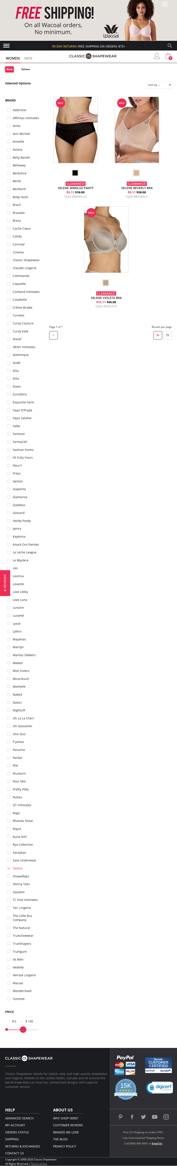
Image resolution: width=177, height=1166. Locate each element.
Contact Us (14, 1153)
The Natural (21, 928)
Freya (17, 473)
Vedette (18, 967)
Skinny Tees (21, 884)
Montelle (19, 686)
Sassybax (19, 852)
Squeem (19, 892)
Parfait (17, 758)
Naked (17, 694)
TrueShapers (22, 944)
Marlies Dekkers (24, 655)
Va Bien (18, 959)
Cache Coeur (22, 228)
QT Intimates (22, 805)
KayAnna (19, 536)
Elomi (17, 386)
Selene (25, 69)
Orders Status (17, 1132)
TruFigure (20, 952)
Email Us (157, 1143)
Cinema (18, 252)
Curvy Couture (23, 323)
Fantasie (19, 434)
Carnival (19, 244)
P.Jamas (18, 742)
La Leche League (24, 552)
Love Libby (20, 592)
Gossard (19, 513)
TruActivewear (23, 936)
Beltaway (19, 165)
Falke (16, 426)
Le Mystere (20, 560)
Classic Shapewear (26, 260)
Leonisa (18, 576)
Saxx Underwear (24, 860)
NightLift (19, 710)
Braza (17, 220)
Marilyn (18, 647)
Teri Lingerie (22, 908)
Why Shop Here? (65, 1118)
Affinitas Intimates (26, 118)
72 (167, 335)
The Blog (60, 1139)
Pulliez (17, 797)
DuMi (17, 363)
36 (157, 335)
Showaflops (21, 876)
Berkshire (20, 173)
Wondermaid (22, 991)
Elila (16, 371)
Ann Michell (21, 134)
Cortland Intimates (26, 292)
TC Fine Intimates (25, 900)
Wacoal (18, 983)
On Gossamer (22, 726)
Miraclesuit (21, 679)
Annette (18, 141)
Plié (15, 765)
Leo (15, 568)
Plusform (19, 773)
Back (9, 69)
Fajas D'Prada (22, 410)
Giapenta (19, 489)
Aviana (17, 149)
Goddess (19, 505)
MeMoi (18, 663)
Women (13, 58)
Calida (17, 236)
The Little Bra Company (22, 918)
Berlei (17, 181)
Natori (17, 702)
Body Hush (20, 197)
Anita (16, 126)
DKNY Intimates (24, 347)
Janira (17, 528)
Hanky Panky (22, 521)
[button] (161, 1088)
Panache (19, 750)
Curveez (18, 315)
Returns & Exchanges (22, 1146)
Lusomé (18, 615)
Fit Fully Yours (23, 457)
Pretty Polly (21, 789)
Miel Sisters (21, 671)
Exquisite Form (23, 402)
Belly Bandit (21, 157)
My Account (15, 1125)
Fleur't (17, 465)
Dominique (21, 355)
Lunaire (18, 607)
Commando (21, 276)
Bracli (17, 205)
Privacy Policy (64, 1146)
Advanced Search (19, 1118)
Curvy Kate (20, 331)
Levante (18, 584)
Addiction (20, 110)
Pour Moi (19, 781)
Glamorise (20, 497)
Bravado (19, 213)
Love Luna (20, 600)
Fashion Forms (23, 450)
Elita (16, 378)
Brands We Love (66, 1132)
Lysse (17, 623)
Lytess (17, 631)
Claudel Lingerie (24, 268)
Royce (17, 829)
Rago (16, 813)
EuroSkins (20, 394)
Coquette (19, 284)
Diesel (17, 339)
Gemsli (18, 481)
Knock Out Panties (26, 544)
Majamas (19, 639)
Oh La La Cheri (23, 718)
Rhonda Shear (23, 821)
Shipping (12, 1139)
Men (28, 58)
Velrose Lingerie (24, 975)
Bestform (19, 189)
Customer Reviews (68, 1125)
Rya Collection (23, 844)
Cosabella (20, 299)
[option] (75, 173)
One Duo (19, 734)
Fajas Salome (22, 418)
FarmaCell (20, 442)
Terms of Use (39, 1164)
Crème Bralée (22, 307)
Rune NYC (20, 837)
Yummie (19, 999)
